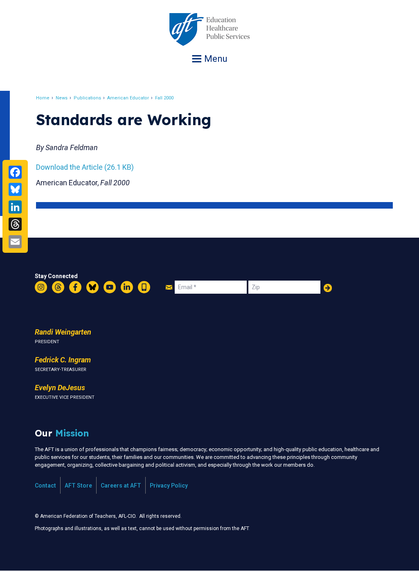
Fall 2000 (164, 98)
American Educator (128, 98)
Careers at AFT (121, 485)
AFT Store (78, 485)
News (62, 98)
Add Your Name (328, 288)
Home (43, 98)
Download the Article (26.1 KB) (85, 167)
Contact (45, 485)
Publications (87, 98)
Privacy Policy (169, 485)
